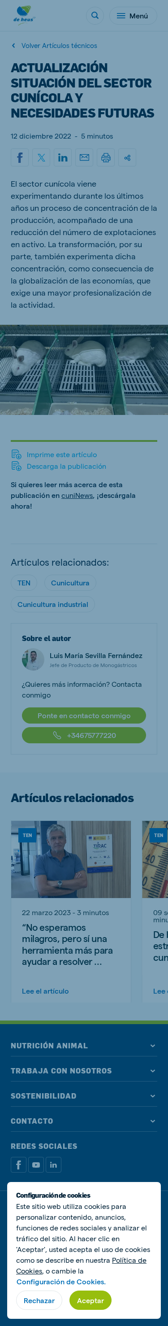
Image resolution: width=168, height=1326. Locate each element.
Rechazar (39, 1300)
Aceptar (90, 1300)
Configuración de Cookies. (61, 1281)
